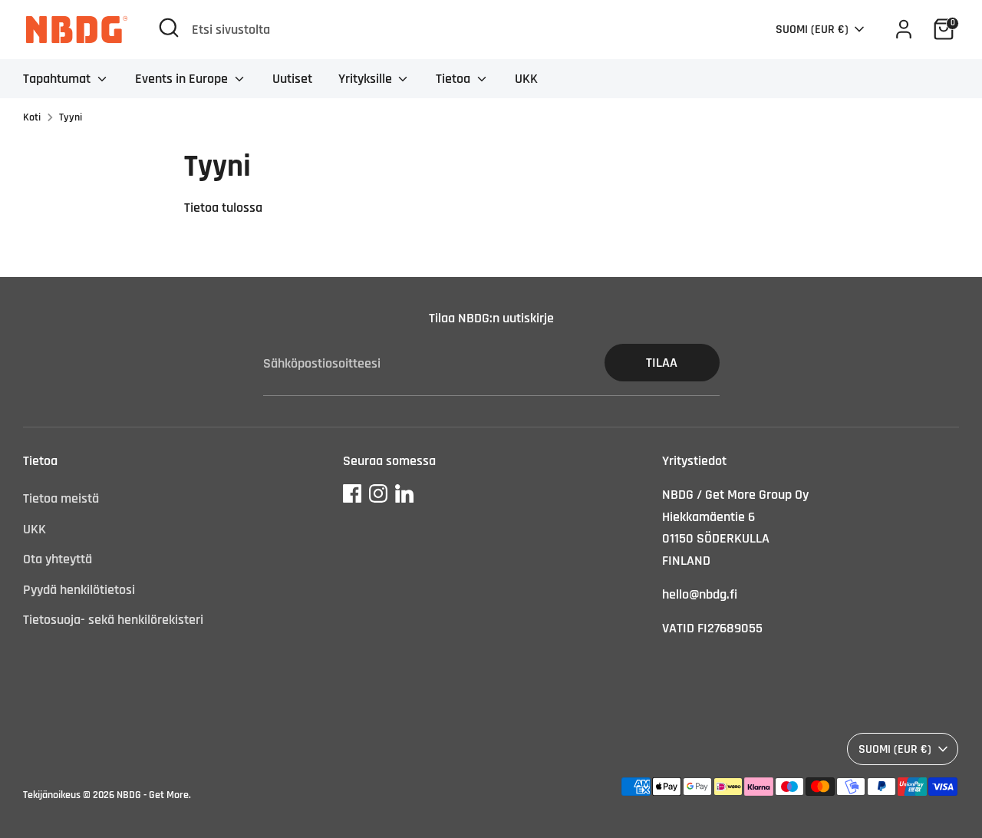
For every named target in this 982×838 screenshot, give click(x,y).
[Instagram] (378, 493)
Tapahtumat (58, 78)
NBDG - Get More (153, 795)
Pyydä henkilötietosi (79, 590)
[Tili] (903, 29)
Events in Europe (183, 78)
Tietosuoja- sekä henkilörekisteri (113, 619)
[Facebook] (352, 493)
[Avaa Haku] (168, 27)
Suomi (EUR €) (812, 29)
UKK (526, 78)
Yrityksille (366, 78)
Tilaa (661, 362)
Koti (32, 117)
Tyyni (70, 117)
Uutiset (292, 78)
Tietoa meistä (61, 498)
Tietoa (454, 78)
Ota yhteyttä (57, 559)
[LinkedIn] (404, 493)
